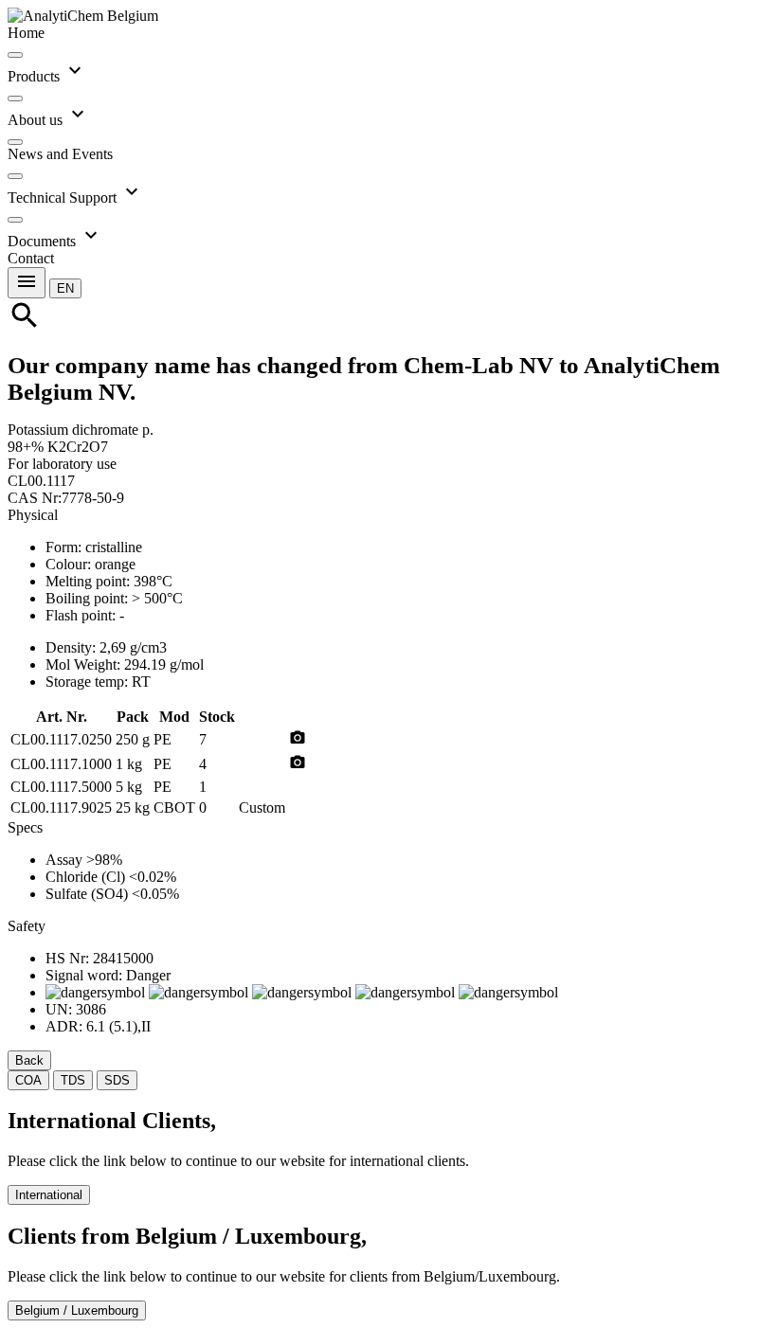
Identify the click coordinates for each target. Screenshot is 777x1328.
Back (29, 1060)
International (48, 1195)
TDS (73, 1080)
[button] (65, 287)
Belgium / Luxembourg (76, 1310)
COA (28, 1080)
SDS (117, 1080)
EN (65, 288)
